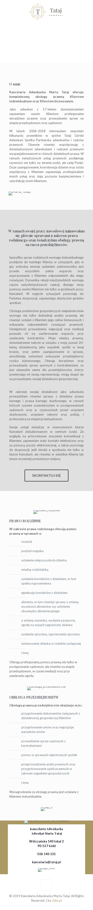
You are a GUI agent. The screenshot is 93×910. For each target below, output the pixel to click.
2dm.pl (57, 900)
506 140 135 (46, 854)
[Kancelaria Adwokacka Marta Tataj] (46, 11)
